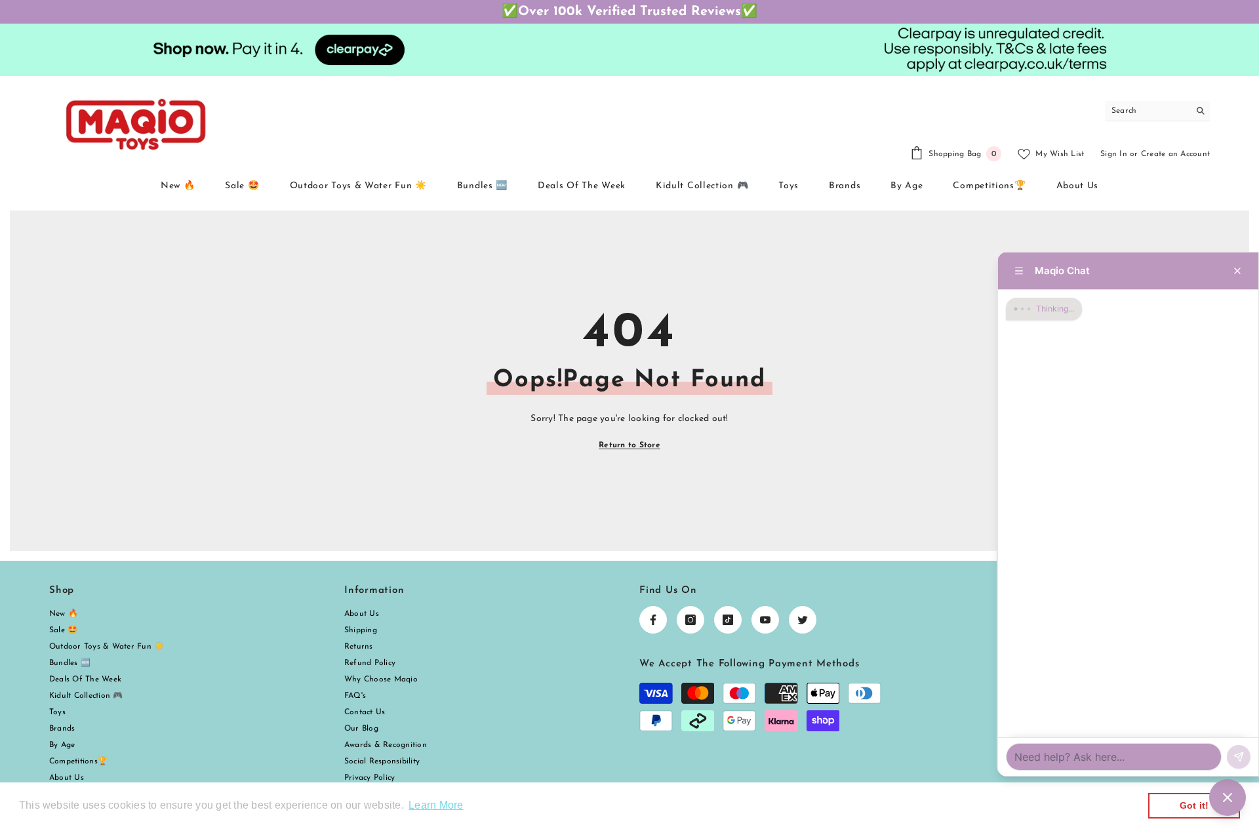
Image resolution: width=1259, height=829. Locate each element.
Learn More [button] (436, 805)
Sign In (1113, 154)
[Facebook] (653, 620)
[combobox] (1147, 111)
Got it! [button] (1194, 805)
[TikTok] (728, 620)
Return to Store (629, 445)
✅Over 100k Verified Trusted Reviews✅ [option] (629, 11)
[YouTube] (765, 620)
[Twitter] (802, 620)
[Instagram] (690, 620)
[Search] (1157, 111)
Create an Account (1175, 154)
